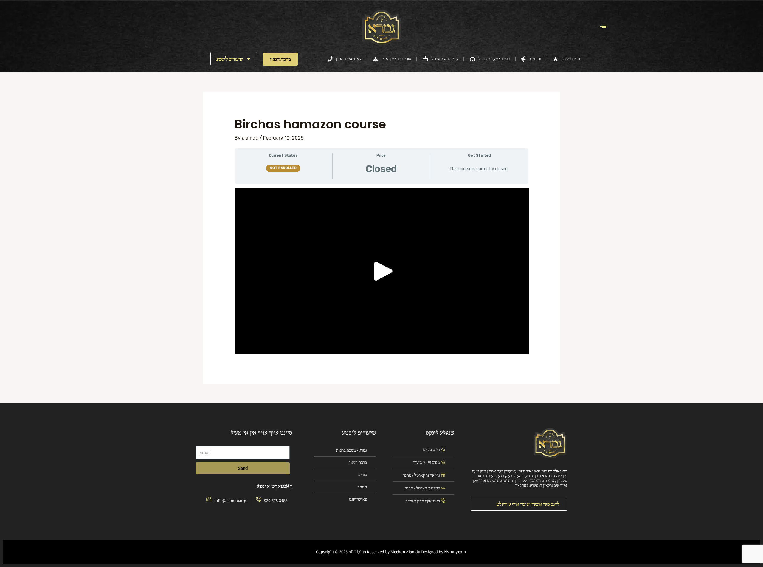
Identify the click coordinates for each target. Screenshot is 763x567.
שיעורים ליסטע (229, 59)
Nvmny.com (455, 552)
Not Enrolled (283, 168)
